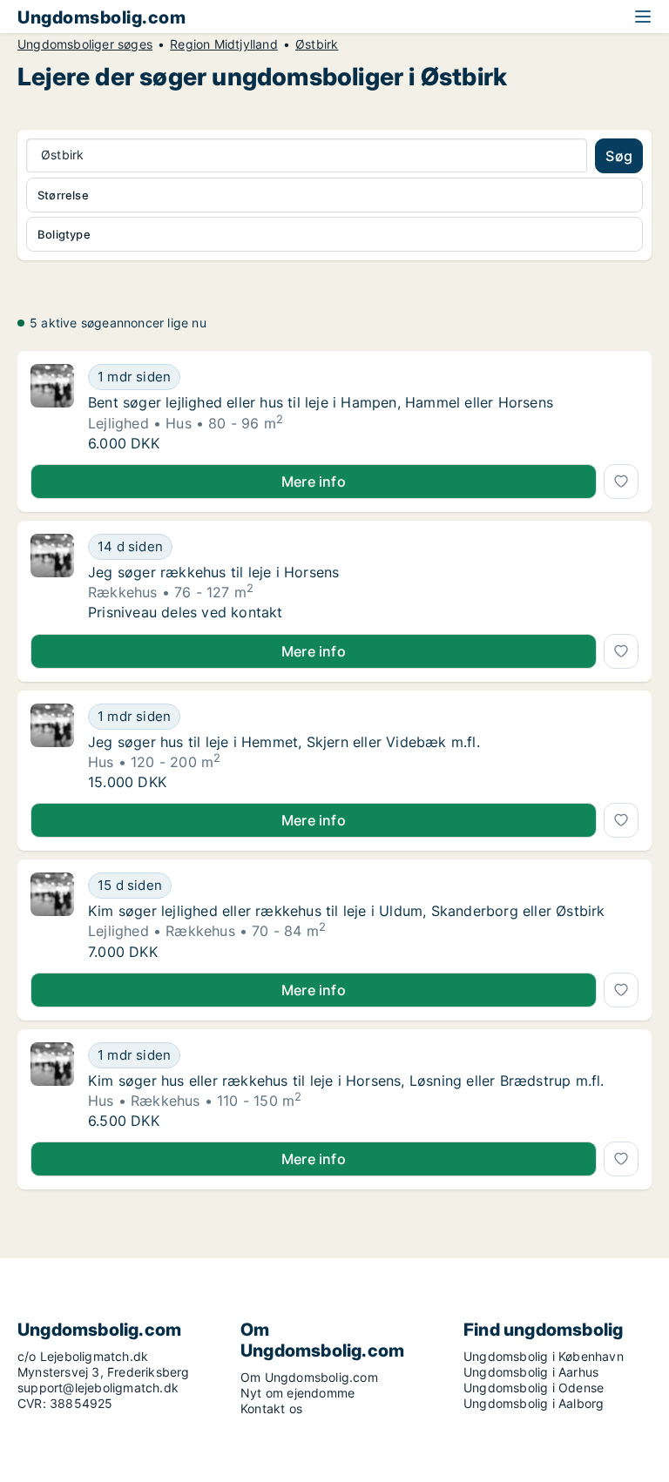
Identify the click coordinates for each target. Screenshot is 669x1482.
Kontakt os (271, 1408)
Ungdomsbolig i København (543, 1356)
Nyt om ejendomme (297, 1392)
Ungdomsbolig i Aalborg (533, 1403)
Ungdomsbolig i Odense (533, 1387)
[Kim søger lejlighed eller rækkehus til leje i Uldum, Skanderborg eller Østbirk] (52, 916)
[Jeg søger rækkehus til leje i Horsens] (52, 577)
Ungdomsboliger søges (84, 44)
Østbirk (316, 44)
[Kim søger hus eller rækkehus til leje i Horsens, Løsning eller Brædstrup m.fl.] (52, 1085)
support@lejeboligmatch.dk (98, 1387)
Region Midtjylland (224, 44)
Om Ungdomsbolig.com (309, 1377)
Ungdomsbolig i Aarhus (530, 1371)
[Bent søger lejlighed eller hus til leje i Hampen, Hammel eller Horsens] (52, 407)
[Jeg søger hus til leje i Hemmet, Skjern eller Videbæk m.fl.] (52, 747)
